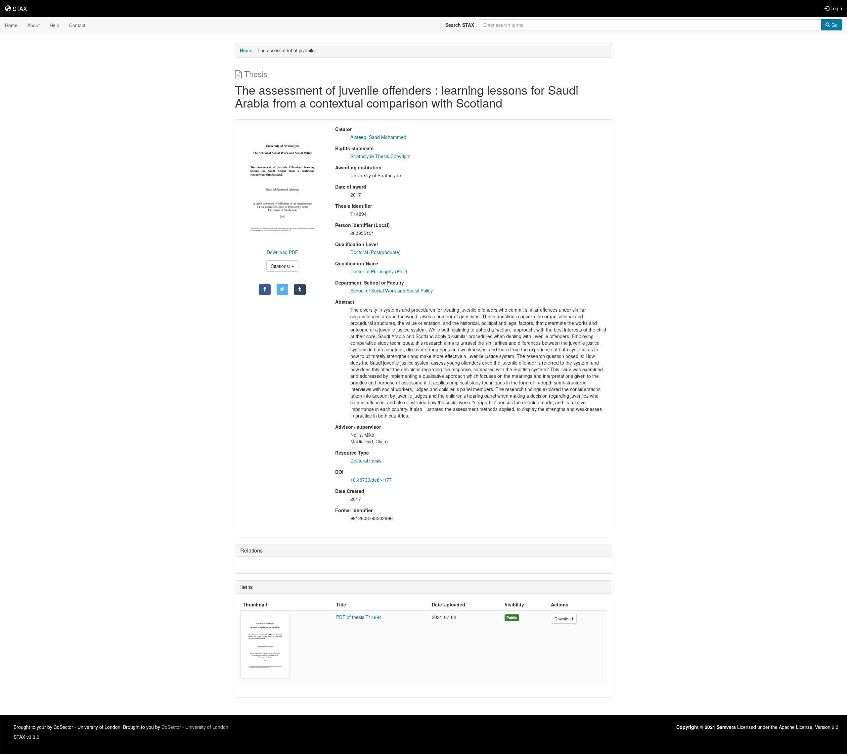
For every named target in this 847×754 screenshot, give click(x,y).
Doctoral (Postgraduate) (375, 252)
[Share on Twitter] (282, 289)
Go (834, 25)
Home (11, 25)
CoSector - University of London (194, 727)
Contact (77, 25)
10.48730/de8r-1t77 (371, 479)
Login (835, 8)
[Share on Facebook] (265, 289)
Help (54, 25)
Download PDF (282, 252)
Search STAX (459, 25)
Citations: (281, 266)
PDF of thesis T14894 (359, 617)
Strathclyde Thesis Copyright (380, 156)
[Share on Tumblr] (300, 289)
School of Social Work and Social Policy (391, 290)
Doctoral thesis (365, 460)
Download (564, 618)
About (33, 25)
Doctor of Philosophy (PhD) (378, 271)
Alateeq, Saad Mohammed (378, 137)
